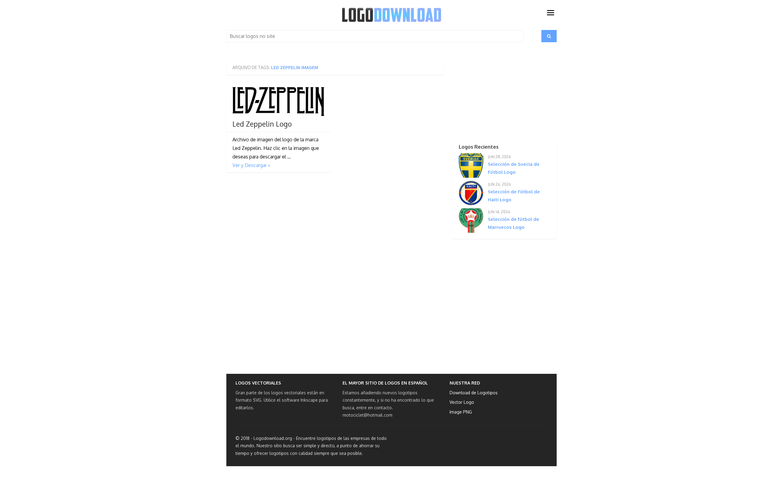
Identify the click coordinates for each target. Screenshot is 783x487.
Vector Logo (462, 402)
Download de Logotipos (474, 392)
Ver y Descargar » (251, 165)
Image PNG (461, 412)
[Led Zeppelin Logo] (278, 101)
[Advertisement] (494, 98)
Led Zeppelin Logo (262, 124)
